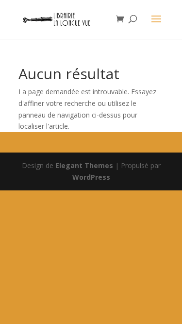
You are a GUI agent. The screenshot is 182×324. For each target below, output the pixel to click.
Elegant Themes (84, 165)
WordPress (91, 177)
